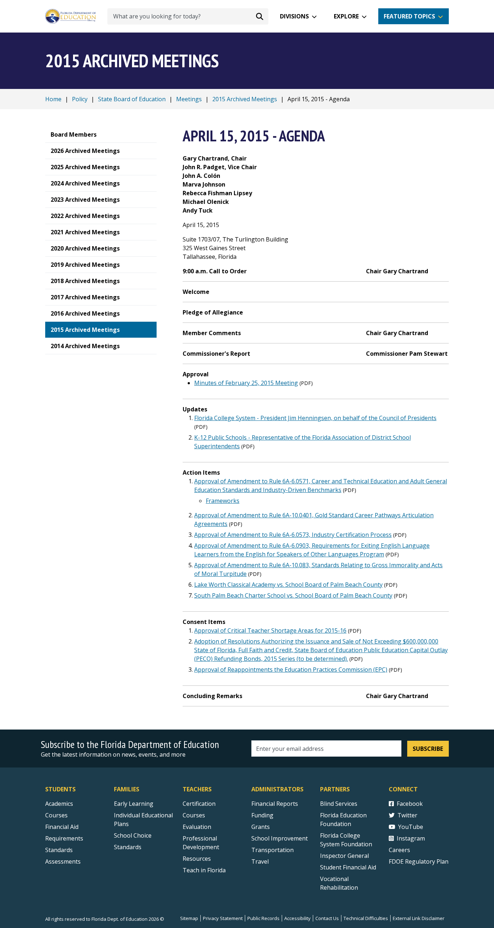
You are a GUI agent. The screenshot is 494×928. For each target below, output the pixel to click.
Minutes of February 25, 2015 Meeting (246, 383)
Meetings (189, 99)
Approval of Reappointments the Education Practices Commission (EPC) (290, 669)
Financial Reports (274, 804)
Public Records (263, 918)
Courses (56, 815)
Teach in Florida (204, 870)
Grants (260, 827)
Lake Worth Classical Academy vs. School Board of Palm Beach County (288, 585)
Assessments (63, 861)
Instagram (411, 838)
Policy (80, 99)
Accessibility (297, 918)
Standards (59, 850)
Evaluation (197, 827)
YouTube (410, 827)
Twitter (407, 815)
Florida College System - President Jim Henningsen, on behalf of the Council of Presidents (315, 418)
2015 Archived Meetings (244, 99)
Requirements (64, 838)
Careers (399, 850)
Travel (260, 861)
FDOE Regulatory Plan (418, 861)
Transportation (272, 850)
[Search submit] (259, 16)
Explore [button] (346, 16)
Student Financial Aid (348, 867)
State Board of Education (132, 99)
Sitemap (189, 918)
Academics (59, 804)
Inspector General (344, 856)
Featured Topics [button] (409, 16)
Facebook (410, 804)
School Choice (133, 835)
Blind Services (338, 804)
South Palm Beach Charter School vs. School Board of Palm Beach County (293, 595)
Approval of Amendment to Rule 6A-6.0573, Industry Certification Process (293, 535)
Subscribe (428, 749)
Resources (197, 859)
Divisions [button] (294, 16)
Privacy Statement (223, 918)
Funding (262, 815)
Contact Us (327, 918)
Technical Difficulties (366, 918)
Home (53, 99)
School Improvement (279, 838)
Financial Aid (61, 827)
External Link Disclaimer (418, 918)
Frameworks (222, 501)
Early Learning (133, 804)
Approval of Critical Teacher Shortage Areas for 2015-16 (270, 630)
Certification (199, 804)
